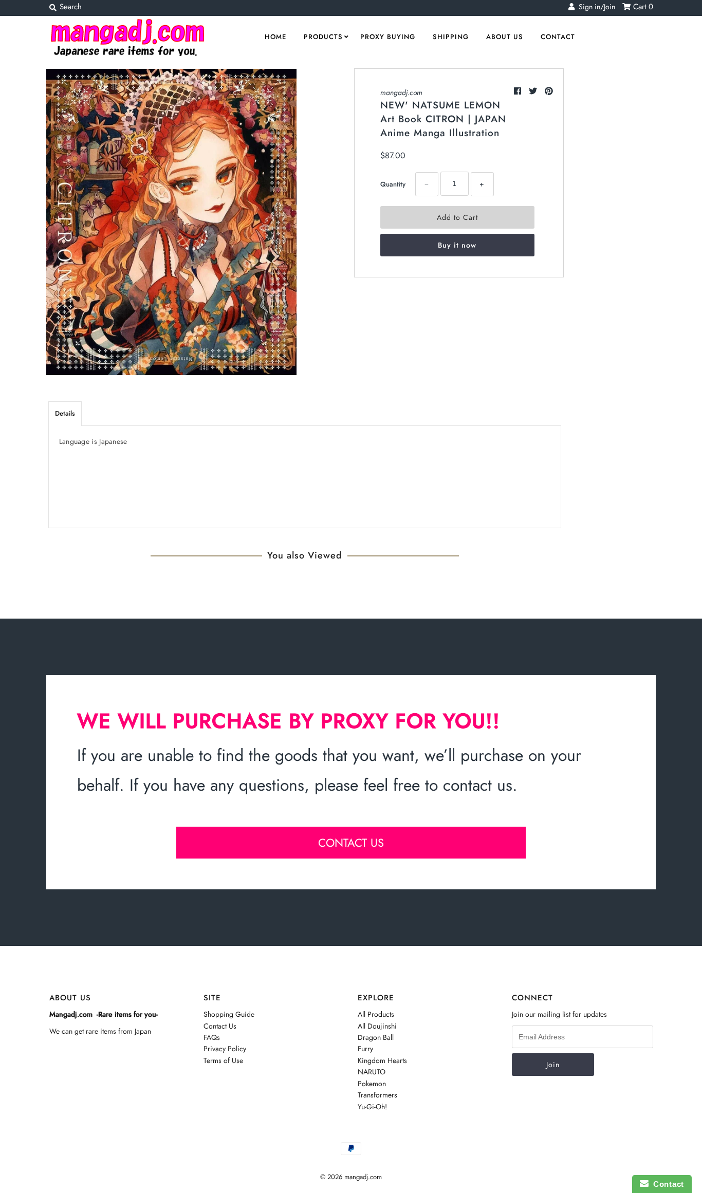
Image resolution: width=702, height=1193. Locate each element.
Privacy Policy (225, 1048)
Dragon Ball (376, 1037)
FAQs (212, 1037)
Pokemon (372, 1083)
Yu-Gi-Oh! (372, 1107)
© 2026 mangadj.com (351, 1177)
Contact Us (220, 1026)
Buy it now (457, 245)
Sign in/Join (595, 7)
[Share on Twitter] (534, 91)
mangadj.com (401, 92)
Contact (558, 37)
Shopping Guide (229, 1014)
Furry (365, 1048)
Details (65, 413)
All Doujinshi (377, 1026)
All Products (376, 1014)
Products (323, 37)
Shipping (451, 37)
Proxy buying (387, 37)
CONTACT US (351, 842)
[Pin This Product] (549, 91)
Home (275, 37)
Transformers (377, 1095)
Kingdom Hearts (382, 1060)
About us (504, 37)
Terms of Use (223, 1060)
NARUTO (371, 1072)
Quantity (392, 184)
